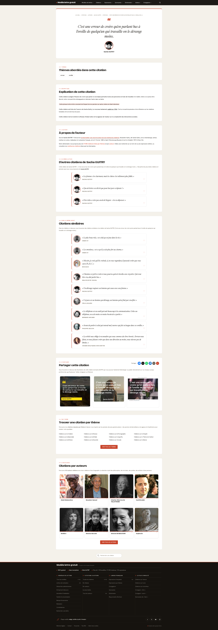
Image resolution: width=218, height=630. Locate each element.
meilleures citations (74, 146)
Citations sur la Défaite (90, 437)
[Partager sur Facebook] (139, 363)
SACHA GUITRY (97, 15)
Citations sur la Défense (66, 440)
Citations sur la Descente (91, 440)
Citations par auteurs (73, 465)
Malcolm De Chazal (89, 280)
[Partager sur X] (142, 363)
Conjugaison (146, 2)
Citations (98, 2)
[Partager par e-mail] (153, 363)
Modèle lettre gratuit (67, 2)
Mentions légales (61, 626)
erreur (63, 75)
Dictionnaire (128, 2)
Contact (70, 626)
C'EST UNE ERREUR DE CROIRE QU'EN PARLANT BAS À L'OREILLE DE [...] (126, 15)
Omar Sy (85, 241)
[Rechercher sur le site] (160, 2)
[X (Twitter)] (151, 619)
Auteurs (137, 2)
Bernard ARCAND (88, 317)
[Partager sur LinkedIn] (150, 363)
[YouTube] (155, 619)
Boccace (85, 267)
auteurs (111, 144)
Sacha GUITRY (109, 52)
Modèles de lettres (87, 2)
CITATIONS (105, 15)
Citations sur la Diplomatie (66, 437)
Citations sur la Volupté (140, 434)
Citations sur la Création (66, 434)
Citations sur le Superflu (116, 437)
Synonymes (118, 2)
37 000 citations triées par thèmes (94, 144)
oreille (71, 75)
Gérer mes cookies (93, 626)
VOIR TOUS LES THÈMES (109, 447)
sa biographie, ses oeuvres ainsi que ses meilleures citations (100, 138)
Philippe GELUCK (88, 328)
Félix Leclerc (87, 303)
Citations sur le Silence (140, 440)
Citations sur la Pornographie (117, 434)
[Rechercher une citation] (98, 555)
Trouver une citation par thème (79, 422)
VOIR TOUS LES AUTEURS (109, 542)
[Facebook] (147, 619)
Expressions (108, 2)
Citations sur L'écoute (115, 440)
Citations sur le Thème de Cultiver (144, 437)
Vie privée (76, 626)
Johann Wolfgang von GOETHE (93, 346)
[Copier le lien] (157, 363)
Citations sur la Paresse (90, 434)
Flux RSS (84, 626)
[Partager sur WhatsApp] (146, 363)
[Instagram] (159, 619)
